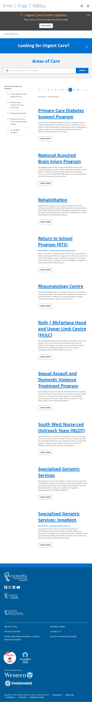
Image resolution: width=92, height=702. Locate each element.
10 (78, 90)
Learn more (45, 139)
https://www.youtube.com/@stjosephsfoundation (18, 604)
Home (6, 34)
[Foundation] (22, 6)
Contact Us (55, 632)
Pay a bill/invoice (12, 632)
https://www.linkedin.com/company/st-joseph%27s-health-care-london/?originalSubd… (14, 587)
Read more (46, 26)
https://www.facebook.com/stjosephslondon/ (6, 587)
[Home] (7, 6)
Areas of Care (10, 627)
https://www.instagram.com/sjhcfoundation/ (10, 604)
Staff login (23, 697)
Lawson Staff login (37, 697)
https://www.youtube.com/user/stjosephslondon (18, 587)
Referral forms (57, 627)
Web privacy (57, 695)
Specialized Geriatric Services (59, 526)
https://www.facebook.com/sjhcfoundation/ (6, 604)
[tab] (88, 6)
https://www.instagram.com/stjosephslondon (10, 587)
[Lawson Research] (39, 6)
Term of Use (69, 695)
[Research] (32, 612)
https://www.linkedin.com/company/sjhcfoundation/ (14, 604)
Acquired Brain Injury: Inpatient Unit (62, 250)
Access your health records (63, 637)
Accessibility (10, 697)
